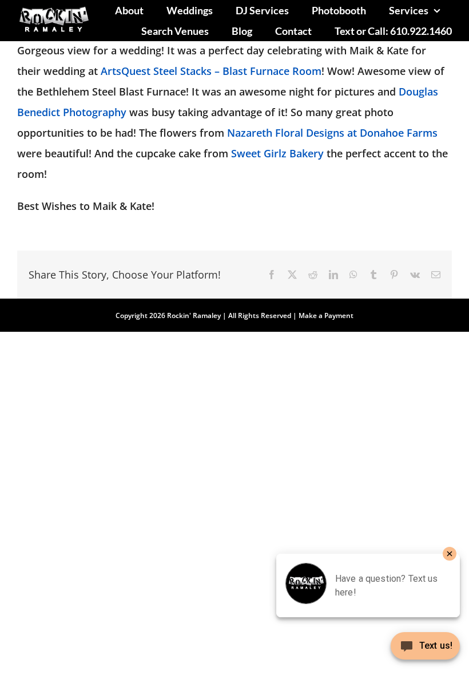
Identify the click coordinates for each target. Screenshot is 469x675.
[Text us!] (425, 650)
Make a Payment (326, 315)
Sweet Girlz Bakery (277, 153)
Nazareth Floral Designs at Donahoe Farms (332, 133)
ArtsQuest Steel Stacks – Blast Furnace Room (211, 71)
